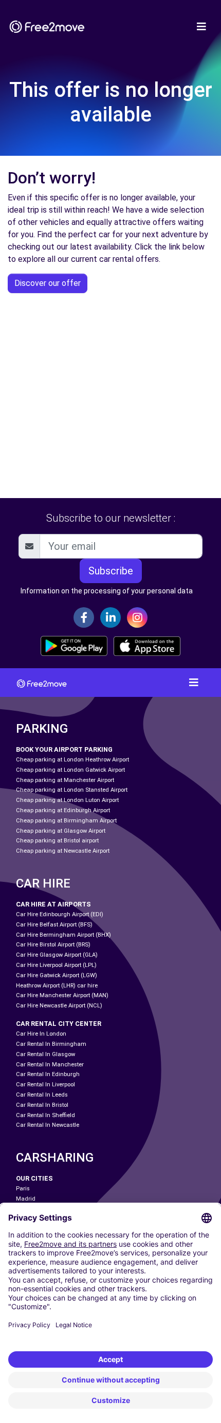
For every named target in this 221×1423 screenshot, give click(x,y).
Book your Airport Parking (64, 749)
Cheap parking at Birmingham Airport (66, 820)
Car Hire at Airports (53, 904)
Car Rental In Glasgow (45, 1054)
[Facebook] (83, 617)
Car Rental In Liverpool (45, 1084)
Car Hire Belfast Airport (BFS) (54, 924)
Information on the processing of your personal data (107, 591)
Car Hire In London (41, 1033)
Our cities (34, 1178)
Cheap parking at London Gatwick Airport (70, 770)
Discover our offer (47, 283)
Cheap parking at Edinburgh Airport (63, 810)
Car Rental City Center (58, 1023)
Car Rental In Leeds (42, 1094)
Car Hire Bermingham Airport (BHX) (63, 935)
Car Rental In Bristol (42, 1105)
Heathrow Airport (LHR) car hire (57, 985)
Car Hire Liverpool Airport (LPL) (56, 965)
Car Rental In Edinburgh (48, 1074)
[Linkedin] (110, 617)
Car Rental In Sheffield (45, 1115)
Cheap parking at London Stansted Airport (71, 790)
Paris (23, 1188)
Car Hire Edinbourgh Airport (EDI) (59, 914)
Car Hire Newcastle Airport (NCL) (59, 1005)
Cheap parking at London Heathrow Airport (72, 759)
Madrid (25, 1198)
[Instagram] (137, 617)
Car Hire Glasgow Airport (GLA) (57, 955)
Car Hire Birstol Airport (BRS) (53, 944)
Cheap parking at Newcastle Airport (62, 851)
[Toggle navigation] (201, 26)
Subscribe (110, 571)
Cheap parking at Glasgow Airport (60, 831)
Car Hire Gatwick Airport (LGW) (56, 975)
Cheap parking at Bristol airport (57, 840)
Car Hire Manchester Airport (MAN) (62, 995)
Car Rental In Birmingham (51, 1044)
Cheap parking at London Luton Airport (67, 800)
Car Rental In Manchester (50, 1064)
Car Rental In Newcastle (47, 1125)
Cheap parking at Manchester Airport (65, 780)
